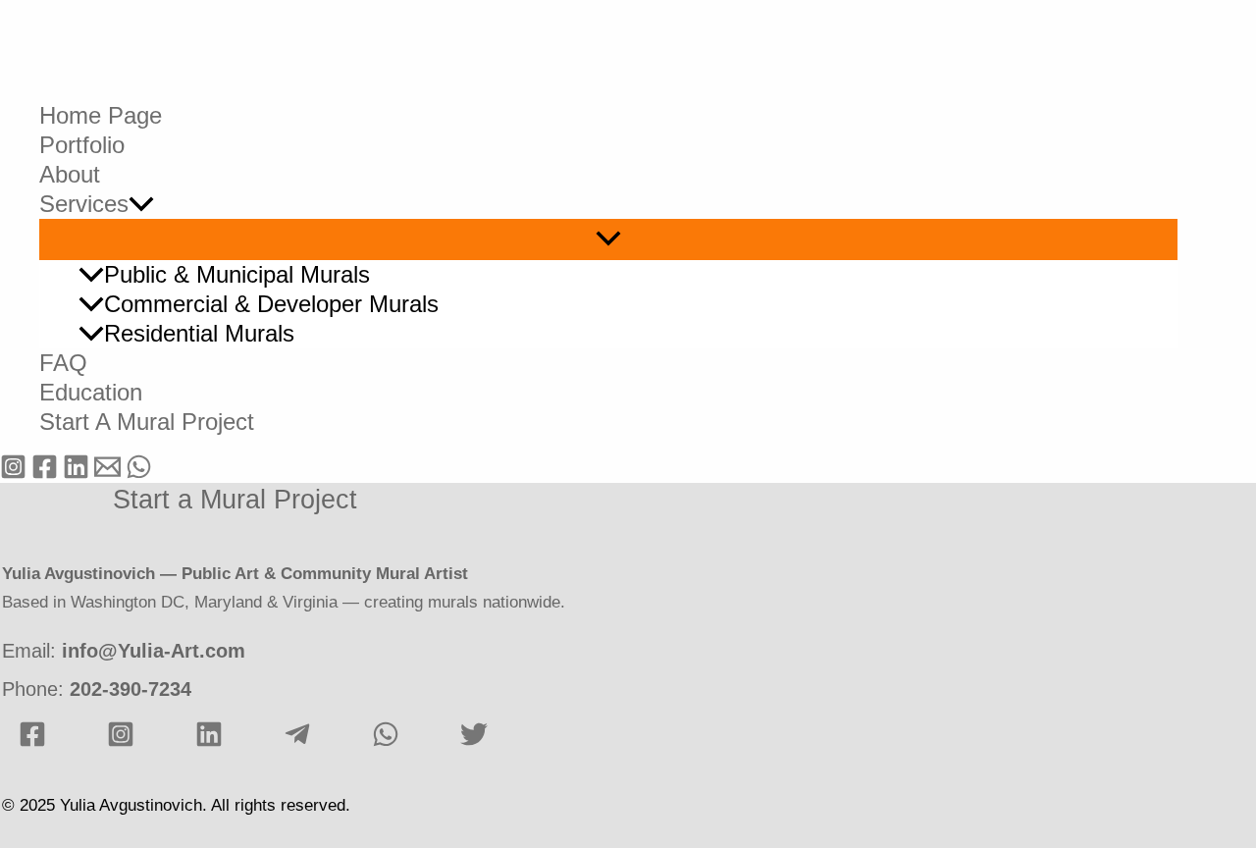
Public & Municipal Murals (237, 274)
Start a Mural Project (146, 421)
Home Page (100, 115)
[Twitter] (474, 742)
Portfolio (82, 145)
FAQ (63, 362)
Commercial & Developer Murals (271, 304)
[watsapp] (385, 742)
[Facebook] (44, 474)
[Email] (107, 474)
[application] (141, 204)
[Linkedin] (76, 474)
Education (90, 392)
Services (84, 203)
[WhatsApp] (139, 474)
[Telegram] (297, 742)
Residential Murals (199, 333)
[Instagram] (13, 474)
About (69, 174)
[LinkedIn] (209, 742)
